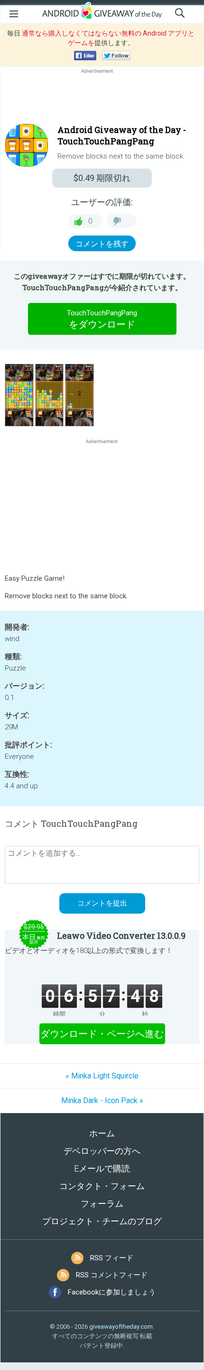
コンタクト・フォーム (102, 1186)
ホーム (102, 1133)
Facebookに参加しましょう (112, 1292)
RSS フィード (111, 1258)
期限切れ (102, 178)
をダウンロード (102, 319)
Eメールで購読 (102, 1168)
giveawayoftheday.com (121, 1326)
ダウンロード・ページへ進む (102, 1033)
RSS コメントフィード (112, 1275)
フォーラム (102, 1204)
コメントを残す (102, 243)
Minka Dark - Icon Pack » (102, 1100)
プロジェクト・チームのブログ (102, 1221)
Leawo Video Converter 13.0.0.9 (121, 935)
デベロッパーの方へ (102, 1151)
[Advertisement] (102, 98)
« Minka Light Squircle (102, 1075)
